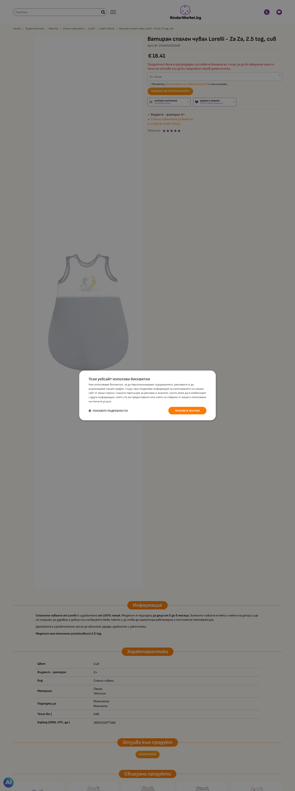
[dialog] (147, 396)
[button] (108, 411)
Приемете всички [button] (187, 410)
